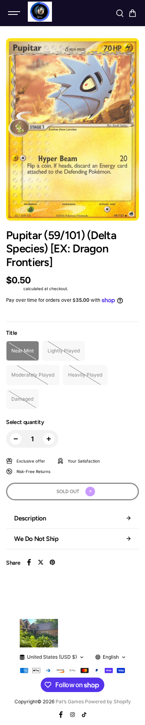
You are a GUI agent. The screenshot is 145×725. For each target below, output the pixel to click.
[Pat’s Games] (40, 12)
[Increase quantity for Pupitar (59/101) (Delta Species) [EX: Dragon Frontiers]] (48, 438)
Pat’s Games (70, 701)
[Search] (119, 13)
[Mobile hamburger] (15, 13)
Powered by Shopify (108, 701)
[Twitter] (41, 562)
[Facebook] (29, 562)
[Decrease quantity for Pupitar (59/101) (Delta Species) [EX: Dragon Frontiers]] (15, 438)
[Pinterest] (52, 562)
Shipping (14, 288)
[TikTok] (84, 714)
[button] (132, 13)
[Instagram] (72, 714)
